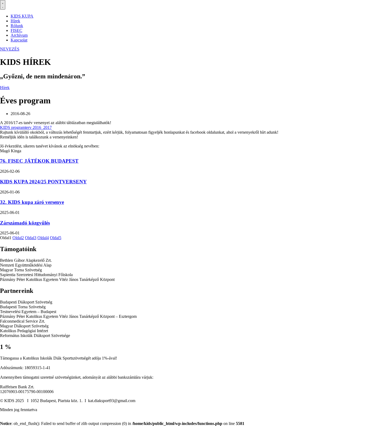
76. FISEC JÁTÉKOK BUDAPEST (39, 161)
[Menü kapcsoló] (2, 5)
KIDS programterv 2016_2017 (26, 127)
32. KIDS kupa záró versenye (32, 202)
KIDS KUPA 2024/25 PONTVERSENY (43, 181)
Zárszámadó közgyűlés (25, 223)
